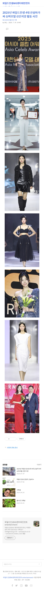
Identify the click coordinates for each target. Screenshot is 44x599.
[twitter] (16, 585)
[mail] (31, 585)
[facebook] (12, 585)
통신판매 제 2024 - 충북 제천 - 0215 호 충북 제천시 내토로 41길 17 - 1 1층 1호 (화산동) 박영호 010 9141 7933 (22, 572)
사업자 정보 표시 (12, 447)
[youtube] (26, 585)
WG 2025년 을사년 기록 (10, 20)
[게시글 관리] (14, 438)
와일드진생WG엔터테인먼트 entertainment (16, 3)
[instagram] (21, 585)
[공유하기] (11, 438)
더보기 (39, 464)
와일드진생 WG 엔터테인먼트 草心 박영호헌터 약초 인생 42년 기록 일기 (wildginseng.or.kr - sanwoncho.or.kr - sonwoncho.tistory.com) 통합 (18, 530)
